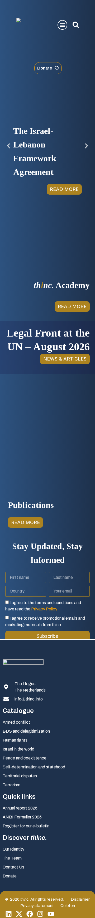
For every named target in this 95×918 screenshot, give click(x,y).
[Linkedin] (8, 914)
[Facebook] (29, 914)
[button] (62, 25)
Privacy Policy (44, 609)
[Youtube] (51, 914)
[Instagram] (40, 914)
